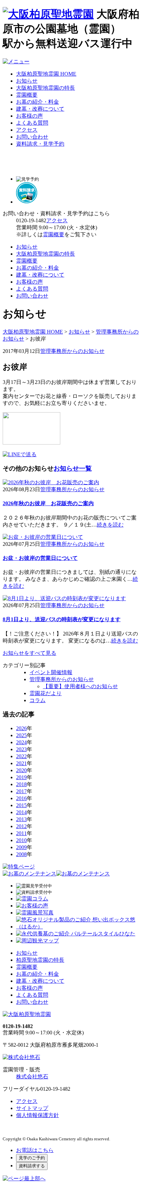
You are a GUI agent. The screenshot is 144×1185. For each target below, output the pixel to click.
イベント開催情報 (50, 672)
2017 (21, 791)
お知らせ (27, 81)
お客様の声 (29, 116)
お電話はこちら (35, 1150)
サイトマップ (32, 1108)
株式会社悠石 (32, 1076)
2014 (21, 812)
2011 (21, 833)
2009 (21, 847)
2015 (21, 805)
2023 (21, 749)
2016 (21, 798)
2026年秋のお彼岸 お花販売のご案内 (48, 503)
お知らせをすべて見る (29, 653)
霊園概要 (27, 95)
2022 (21, 756)
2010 (21, 840)
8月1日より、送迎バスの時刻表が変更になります (62, 619)
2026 (21, 728)
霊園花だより (45, 693)
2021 (21, 763)
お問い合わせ (32, 137)
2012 (21, 826)
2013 (21, 819)
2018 (21, 784)
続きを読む (110, 525)
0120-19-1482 (31, 220)
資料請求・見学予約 (40, 144)
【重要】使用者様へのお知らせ (80, 686)
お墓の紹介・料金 (37, 102)
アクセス (27, 130)
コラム (37, 700)
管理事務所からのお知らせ (72, 351)
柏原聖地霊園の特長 (40, 960)
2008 (21, 854)
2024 (21, 742)
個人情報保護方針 (37, 1115)
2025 (21, 735)
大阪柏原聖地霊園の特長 (45, 88)
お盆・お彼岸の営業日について (40, 558)
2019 (21, 777)
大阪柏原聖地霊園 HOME (46, 74)
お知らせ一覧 (73, 468)
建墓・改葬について (40, 109)
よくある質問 (32, 123)
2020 (21, 770)
